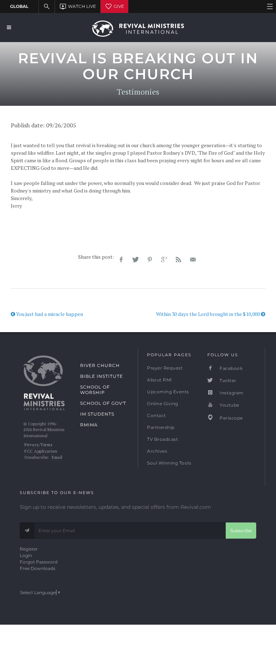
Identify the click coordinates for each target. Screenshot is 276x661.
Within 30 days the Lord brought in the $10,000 (208, 314)
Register (29, 549)
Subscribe (241, 530)
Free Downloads (37, 568)
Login (26, 555)
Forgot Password (39, 562)
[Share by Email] (193, 260)
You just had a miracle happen (49, 314)
